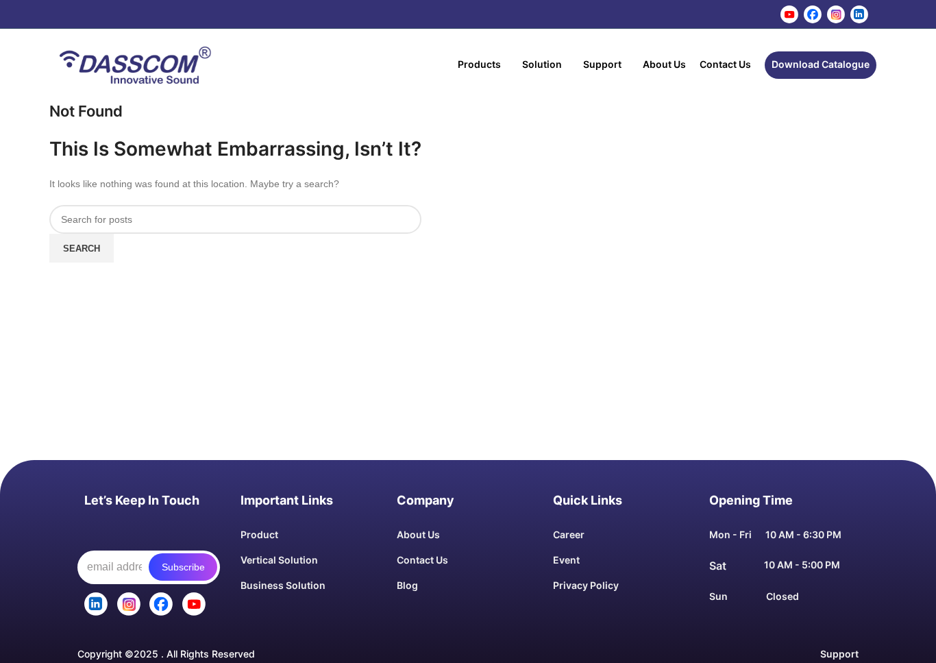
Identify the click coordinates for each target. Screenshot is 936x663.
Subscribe (183, 567)
